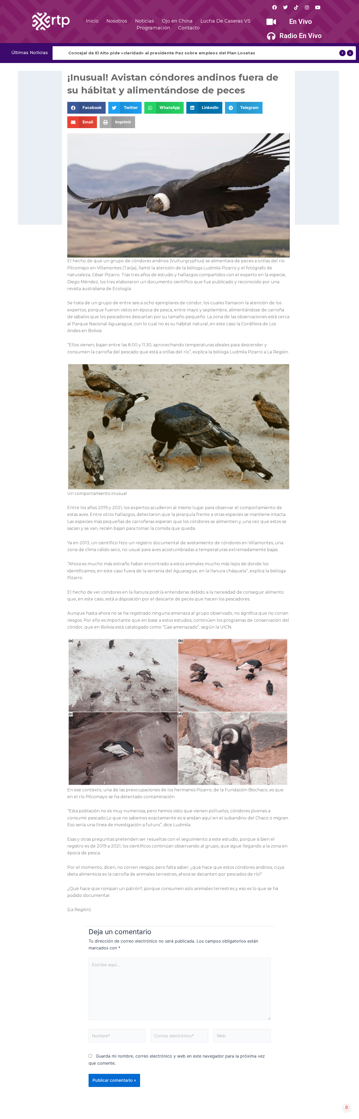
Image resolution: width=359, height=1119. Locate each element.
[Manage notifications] (346, 1107)
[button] (86, 108)
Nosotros (116, 21)
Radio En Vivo (300, 36)
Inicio (92, 21)
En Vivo (300, 21)
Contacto (189, 28)
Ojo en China (177, 21)
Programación (153, 28)
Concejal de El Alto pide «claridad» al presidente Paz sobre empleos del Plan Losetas (161, 52)
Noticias (144, 21)
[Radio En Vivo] (271, 36)
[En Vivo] (271, 22)
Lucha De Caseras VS (225, 21)
